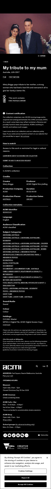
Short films (7, 294)
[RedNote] (26, 435)
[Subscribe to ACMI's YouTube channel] (9, 435)
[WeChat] (22, 435)
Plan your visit (8, 376)
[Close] (47, 457)
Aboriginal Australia (11, 235)
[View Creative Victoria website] (16, 447)
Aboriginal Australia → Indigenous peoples (19, 252)
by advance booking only (25, 425)
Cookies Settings (25, 471)
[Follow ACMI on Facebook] (5, 435)
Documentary (8, 266)
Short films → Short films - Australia (17, 297)
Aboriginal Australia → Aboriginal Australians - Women (24, 249)
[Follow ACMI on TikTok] (14, 435)
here (4, 134)
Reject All (25, 478)
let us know (25, 136)
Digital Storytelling (11, 263)
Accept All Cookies (25, 484)
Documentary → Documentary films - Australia (21, 269)
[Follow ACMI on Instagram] (18, 435)
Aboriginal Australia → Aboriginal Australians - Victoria (25, 246)
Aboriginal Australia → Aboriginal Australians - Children (25, 243)
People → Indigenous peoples (14, 291)
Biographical (8, 260)
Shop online (7, 420)
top (44, 366)
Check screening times (11, 398)
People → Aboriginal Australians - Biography (20, 288)
